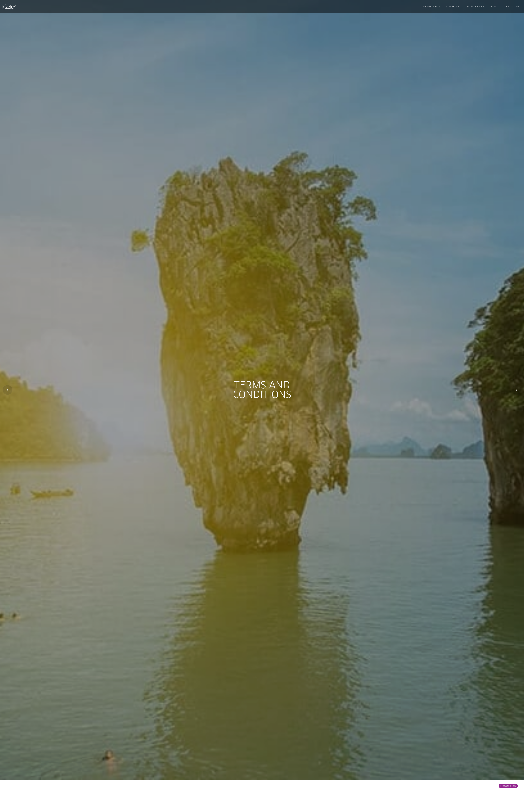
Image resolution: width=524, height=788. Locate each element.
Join (516, 6)
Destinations (453, 6)
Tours (494, 6)
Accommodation (432, 6)
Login (506, 6)
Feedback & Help (508, 786)
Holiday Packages (476, 6)
